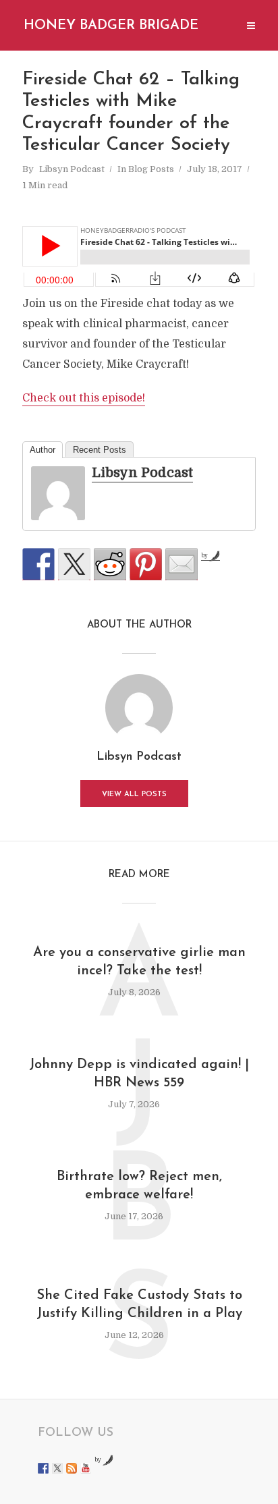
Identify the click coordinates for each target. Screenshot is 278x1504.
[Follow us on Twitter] (57, 1468)
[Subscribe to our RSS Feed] (71, 1468)
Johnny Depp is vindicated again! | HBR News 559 (139, 1074)
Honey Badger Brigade (111, 25)
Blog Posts (151, 169)
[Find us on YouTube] (85, 1468)
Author (42, 450)
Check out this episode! (83, 398)
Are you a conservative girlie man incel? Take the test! (139, 962)
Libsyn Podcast (72, 169)
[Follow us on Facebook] (43, 1468)
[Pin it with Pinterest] (146, 564)
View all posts (134, 794)
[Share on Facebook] (38, 564)
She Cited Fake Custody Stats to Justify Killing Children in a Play (139, 1304)
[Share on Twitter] (74, 564)
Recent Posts (99, 450)
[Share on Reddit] (110, 564)
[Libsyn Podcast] (58, 493)
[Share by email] (181, 564)
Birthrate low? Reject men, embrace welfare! (139, 1186)
